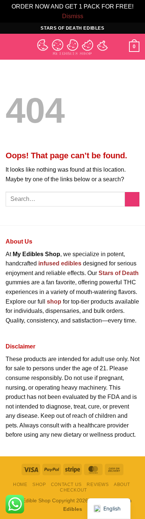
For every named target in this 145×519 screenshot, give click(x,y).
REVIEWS (98, 484)
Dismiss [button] (72, 16)
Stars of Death (119, 273)
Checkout (73, 490)
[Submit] (132, 199)
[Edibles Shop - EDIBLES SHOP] (72, 47)
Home (20, 484)
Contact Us (66, 484)
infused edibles (59, 263)
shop (54, 301)
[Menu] (10, 47)
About (122, 484)
